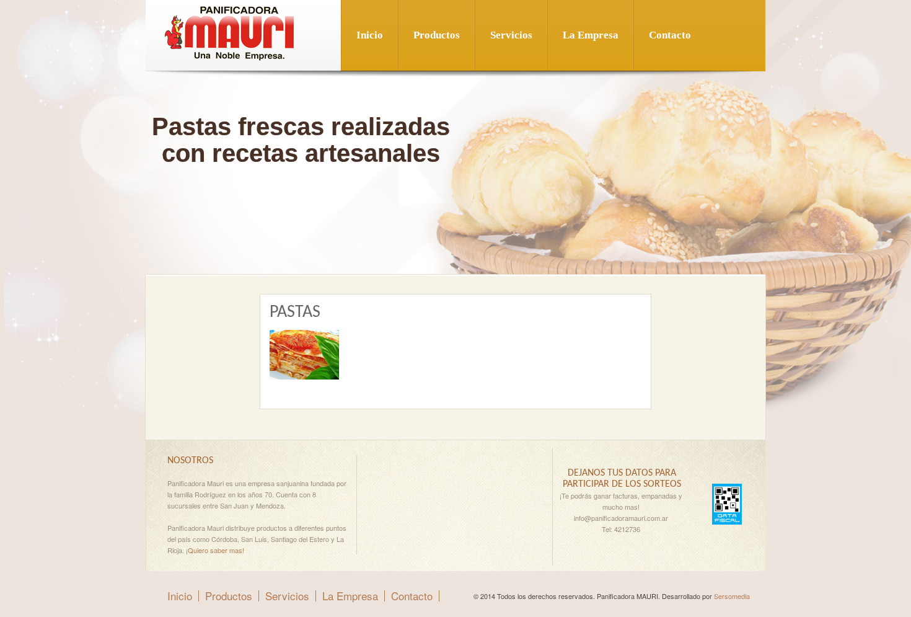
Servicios (511, 35)
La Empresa (590, 35)
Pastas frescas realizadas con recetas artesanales (301, 140)
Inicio (369, 35)
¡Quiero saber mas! (215, 550)
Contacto (670, 35)
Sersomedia (732, 596)
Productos (436, 35)
